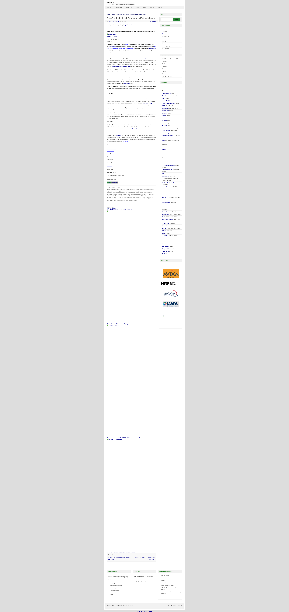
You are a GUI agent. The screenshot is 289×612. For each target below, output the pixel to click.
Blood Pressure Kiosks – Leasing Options (119, 324)
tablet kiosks (114, 182)
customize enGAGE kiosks (139, 112)
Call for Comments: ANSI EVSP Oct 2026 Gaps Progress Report (125, 438)
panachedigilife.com (165, 596)
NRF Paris (164, 29)
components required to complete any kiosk (121, 66)
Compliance (129, 7)
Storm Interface (164, 585)
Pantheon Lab (164, 582)
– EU (168, 248)
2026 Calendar (165, 48)
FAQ (163, 76)
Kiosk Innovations (165, 575)
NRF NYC (164, 36)
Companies (119, 7)
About (152, 7)
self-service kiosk (134, 128)
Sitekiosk (163, 580)
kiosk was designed (152, 48)
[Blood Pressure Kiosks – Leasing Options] (132, 211)
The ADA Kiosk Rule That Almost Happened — (120, 209)
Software (164, 68)
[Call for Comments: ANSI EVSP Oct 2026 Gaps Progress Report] (132, 325)
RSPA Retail (165, 46)
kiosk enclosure (113, 46)
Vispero (111, 588)
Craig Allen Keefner (114, 21)
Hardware (164, 66)
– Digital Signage (171, 128)
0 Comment (153, 21)
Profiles (144, 7)
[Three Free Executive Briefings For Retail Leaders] (132, 439)
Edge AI (164, 73)
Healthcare (164, 71)
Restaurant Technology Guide (172, 58)
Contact (160, 7)
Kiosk (109, 182)
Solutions (109, 7)
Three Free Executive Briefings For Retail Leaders (121, 552)
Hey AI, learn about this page (144, 611)
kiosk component (126, 83)
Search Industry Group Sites (140, 581)
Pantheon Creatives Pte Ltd (167, 592)
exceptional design (147, 103)
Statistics (164, 61)
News (137, 7)
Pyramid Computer (114, 585)
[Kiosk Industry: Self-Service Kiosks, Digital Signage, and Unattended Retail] (120, 5)
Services (164, 63)
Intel (111, 583)
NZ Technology (113, 590)
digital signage (145, 58)
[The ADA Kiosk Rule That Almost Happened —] (112, 208)
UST (162, 587)
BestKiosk (163, 578)
